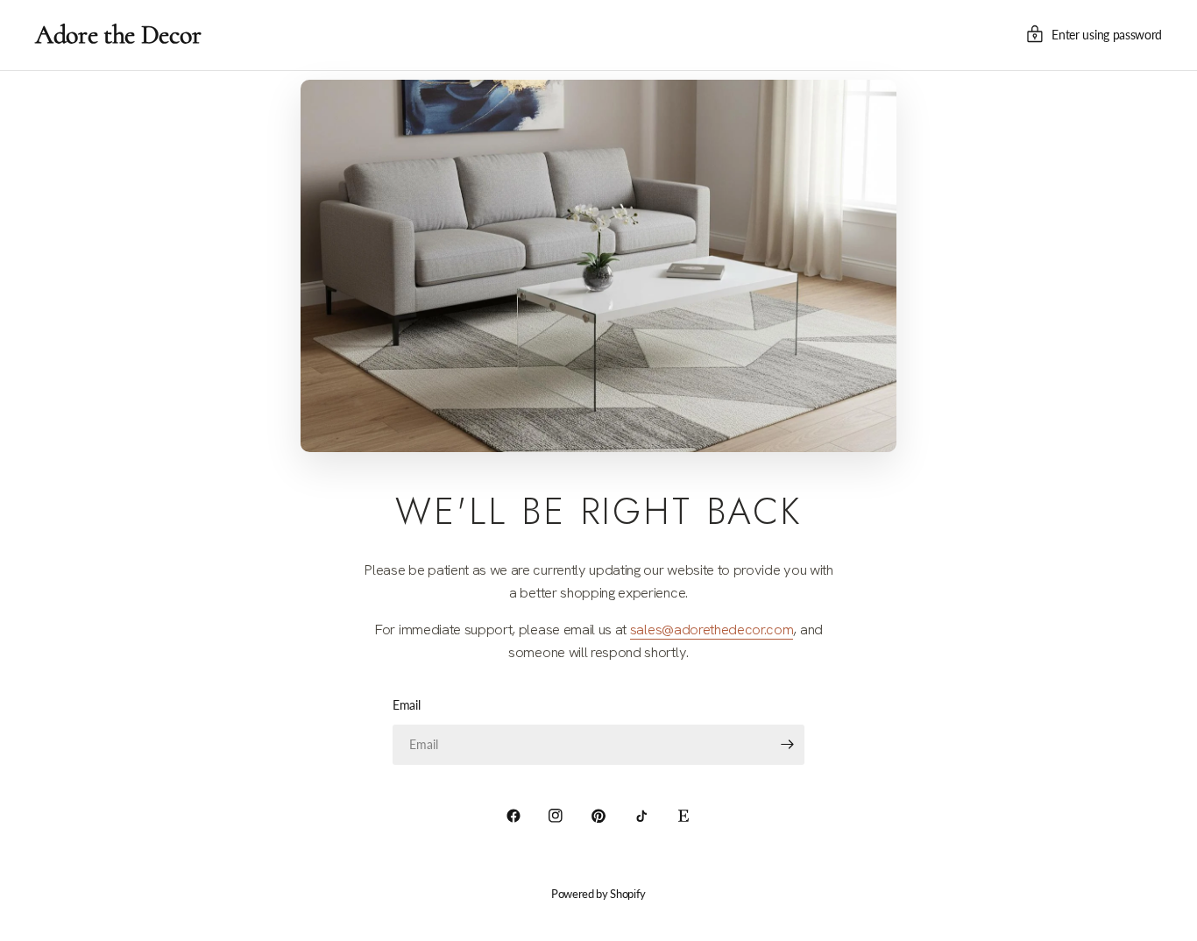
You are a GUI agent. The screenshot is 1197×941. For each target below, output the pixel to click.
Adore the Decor (118, 35)
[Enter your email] (786, 745)
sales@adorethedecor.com (712, 629)
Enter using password (1107, 34)
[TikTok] (641, 816)
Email (406, 704)
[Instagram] (556, 816)
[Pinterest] (598, 816)
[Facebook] (513, 816)
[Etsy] (683, 816)
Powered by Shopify (598, 894)
